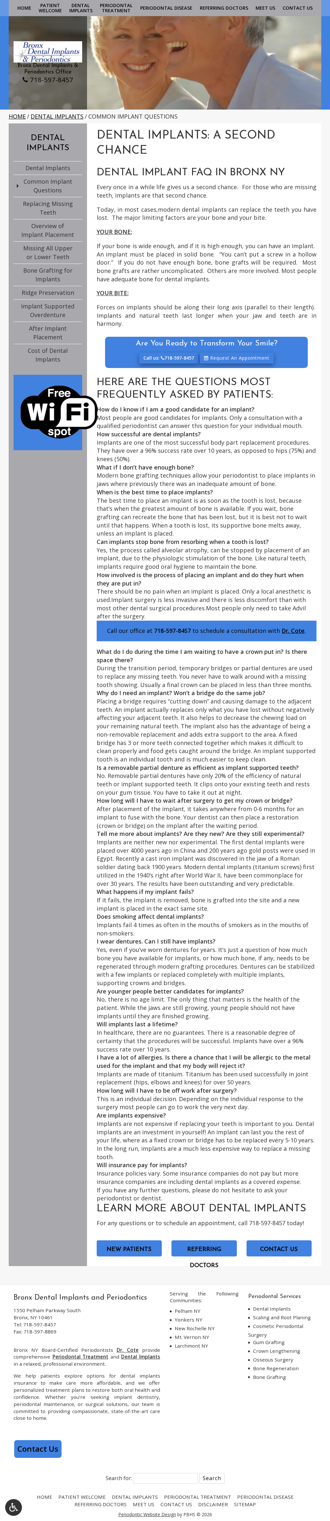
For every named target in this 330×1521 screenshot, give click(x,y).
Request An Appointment (239, 358)
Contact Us (298, 8)
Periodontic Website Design (147, 1514)
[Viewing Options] (13, 1507)
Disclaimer (213, 1504)
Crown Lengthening (276, 1351)
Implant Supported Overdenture (47, 310)
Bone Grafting (269, 1377)
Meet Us (265, 8)
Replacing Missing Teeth (48, 208)
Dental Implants (57, 116)
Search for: (119, 1478)
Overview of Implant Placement (47, 230)
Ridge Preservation (48, 292)
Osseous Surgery (273, 1359)
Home (24, 8)
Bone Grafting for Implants (48, 274)
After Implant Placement (48, 333)
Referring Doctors (224, 8)
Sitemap (245, 1504)
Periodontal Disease (166, 8)
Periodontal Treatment (81, 1356)
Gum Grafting (269, 1342)
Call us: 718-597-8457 (168, 358)
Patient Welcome (82, 1497)
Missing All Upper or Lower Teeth (48, 252)
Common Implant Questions (48, 186)
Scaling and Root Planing (282, 1317)
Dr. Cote (293, 631)
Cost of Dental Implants (48, 355)
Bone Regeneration (276, 1368)
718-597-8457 (51, 79)
